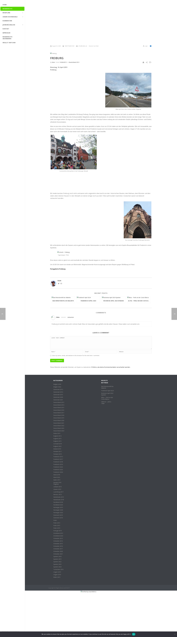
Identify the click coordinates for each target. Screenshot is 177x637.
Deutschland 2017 (58, 413)
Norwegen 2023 (58, 512)
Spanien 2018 (57, 556)
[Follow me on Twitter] (58, 284)
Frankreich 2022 (58, 467)
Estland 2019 (57, 449)
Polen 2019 (56, 528)
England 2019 (57, 441)
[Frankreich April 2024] (88, 297)
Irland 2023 (56, 477)
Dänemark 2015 (58, 394)
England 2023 (57, 446)
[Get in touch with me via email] (61, 284)
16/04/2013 (63, 62)
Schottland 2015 (58, 533)
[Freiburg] (101, 53)
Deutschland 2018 (58, 415)
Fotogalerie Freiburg (57, 269)
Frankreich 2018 (58, 462)
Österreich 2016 (58, 518)
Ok (134, 634)
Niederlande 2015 (58, 497)
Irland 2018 (56, 475)
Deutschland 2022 (58, 425)
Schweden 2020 (58, 551)
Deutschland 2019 (58, 418)
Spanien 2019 (57, 559)
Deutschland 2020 (58, 420)
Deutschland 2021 (58, 423)
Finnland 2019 (57, 454)
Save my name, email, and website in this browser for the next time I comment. (76, 355)
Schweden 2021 (58, 554)
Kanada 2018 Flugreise (57, 483)
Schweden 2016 (58, 546)
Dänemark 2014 (58, 392)
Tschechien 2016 (58, 569)
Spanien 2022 (57, 562)
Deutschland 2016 (58, 410)
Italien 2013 (56, 480)
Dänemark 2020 (58, 397)
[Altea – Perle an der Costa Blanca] (138, 297)
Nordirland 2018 (58, 502)
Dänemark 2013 (58, 389)
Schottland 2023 (58, 536)
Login (146, 46)
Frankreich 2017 (58, 459)
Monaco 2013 (57, 494)
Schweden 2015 (58, 543)
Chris (57, 317)
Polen (55, 520)
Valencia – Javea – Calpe (106, 402)
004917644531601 (69, 46)
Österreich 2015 (58, 515)
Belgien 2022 (57, 387)
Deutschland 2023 (58, 428)
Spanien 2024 (57, 567)
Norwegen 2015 (58, 507)
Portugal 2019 (57, 531)
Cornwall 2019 (57, 444)
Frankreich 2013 (58, 456)
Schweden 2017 (58, 549)
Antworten (71, 317)
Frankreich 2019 (58, 464)
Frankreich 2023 (58, 469)
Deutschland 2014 (58, 405)
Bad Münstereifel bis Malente (63, 301)
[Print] (143, 62)
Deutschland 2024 (58, 431)
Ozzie (53, 62)
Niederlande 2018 (58, 500)
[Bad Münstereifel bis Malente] (63, 297)
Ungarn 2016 (57, 574)
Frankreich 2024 (58, 472)
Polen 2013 (56, 523)
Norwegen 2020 (58, 510)
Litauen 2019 (57, 489)
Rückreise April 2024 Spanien (113, 301)
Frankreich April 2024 (88, 301)
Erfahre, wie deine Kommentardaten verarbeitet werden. (110, 367)
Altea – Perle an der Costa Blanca (139, 301)
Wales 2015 (56, 577)
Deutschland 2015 (58, 407)
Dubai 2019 (56, 433)
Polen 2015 (56, 525)
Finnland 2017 (57, 451)
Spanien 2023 (57, 564)
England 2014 (57, 436)
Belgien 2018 (57, 384)
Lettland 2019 (57, 487)
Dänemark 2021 (58, 400)
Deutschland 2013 (74, 62)
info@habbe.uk (82, 46)
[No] (175, 634)
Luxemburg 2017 (58, 492)
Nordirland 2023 (58, 505)
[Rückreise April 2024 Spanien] (113, 297)
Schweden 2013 (58, 538)
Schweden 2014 (58, 541)
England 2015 (57, 438)
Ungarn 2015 (57, 572)
